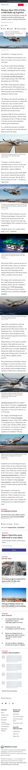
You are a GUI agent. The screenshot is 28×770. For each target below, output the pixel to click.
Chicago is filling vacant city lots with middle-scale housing (14, 605)
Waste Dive (16, 736)
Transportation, (12, 527)
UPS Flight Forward (6, 403)
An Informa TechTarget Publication (14, 1)
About (2, 712)
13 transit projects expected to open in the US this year (13, 580)
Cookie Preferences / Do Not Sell (10, 764)
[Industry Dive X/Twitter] (9, 703)
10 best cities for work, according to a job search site (15, 628)
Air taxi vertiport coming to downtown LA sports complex (15, 644)
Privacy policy (4, 762)
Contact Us (4, 717)
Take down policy (21, 762)
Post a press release (12, 691)
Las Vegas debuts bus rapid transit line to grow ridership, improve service (14, 620)
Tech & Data (20, 527)
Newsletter (4, 720)
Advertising (16, 714)
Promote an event (18, 723)
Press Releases (5, 726)
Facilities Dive (16, 731)
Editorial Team (5, 715)
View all (4, 691)
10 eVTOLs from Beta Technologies (13, 76)
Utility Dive (16, 734)
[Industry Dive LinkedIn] (2, 703)
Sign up (20, 4)
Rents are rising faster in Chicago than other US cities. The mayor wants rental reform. (15, 635)
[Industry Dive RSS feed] (12, 703)
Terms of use (12, 762)
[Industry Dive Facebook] (5, 703)
